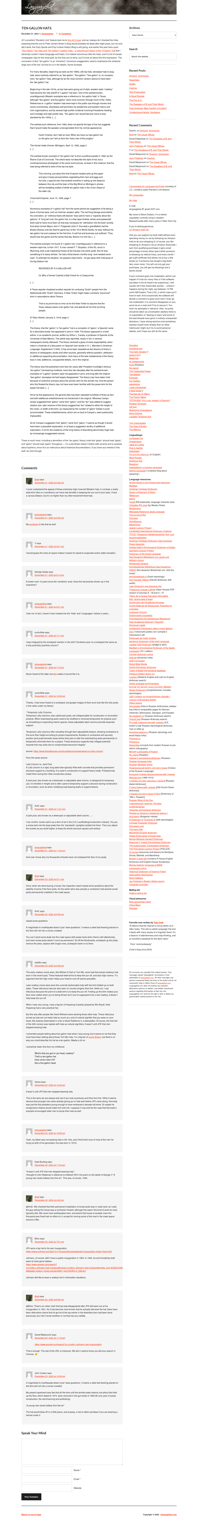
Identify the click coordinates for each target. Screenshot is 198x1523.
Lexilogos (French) (138, 612)
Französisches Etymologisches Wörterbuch (149, 618)
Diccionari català (137, 625)
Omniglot (133, 518)
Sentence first (135, 460)
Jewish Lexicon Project (140, 527)
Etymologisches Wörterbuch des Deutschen (150, 566)
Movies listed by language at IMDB (145, 865)
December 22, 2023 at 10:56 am (50, 1133)
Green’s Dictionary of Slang (142, 492)
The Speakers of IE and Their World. (146, 104)
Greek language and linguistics (144, 683)
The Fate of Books (138, 426)
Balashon (133, 464)
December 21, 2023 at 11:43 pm (50, 850)
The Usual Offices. (146, 134)
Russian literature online (140, 764)
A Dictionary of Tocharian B (142, 819)
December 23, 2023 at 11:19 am (50, 1337)
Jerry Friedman (136, 145)
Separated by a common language (145, 467)
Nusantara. (134, 79)
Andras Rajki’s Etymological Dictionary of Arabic (152, 547)
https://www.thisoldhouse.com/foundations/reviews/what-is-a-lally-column (68, 751)
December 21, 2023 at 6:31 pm (49, 606)
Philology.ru (134, 738)
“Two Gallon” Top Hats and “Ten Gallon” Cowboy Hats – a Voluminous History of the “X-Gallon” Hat (68, 50)
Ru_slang (134, 754)
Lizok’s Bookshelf (137, 387)
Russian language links (140, 761)
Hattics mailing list (138, 893)
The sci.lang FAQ (137, 514)
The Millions (135, 429)
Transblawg (134, 374)
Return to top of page (31, 1514)
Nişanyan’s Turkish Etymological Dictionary (150, 842)
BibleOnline (134, 524)
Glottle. (132, 83)
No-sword (133, 368)
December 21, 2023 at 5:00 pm (49, 517)
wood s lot (134, 355)
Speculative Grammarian (141, 874)
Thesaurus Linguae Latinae (142, 589)
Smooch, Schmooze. (139, 75)
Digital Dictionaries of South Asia (145, 835)
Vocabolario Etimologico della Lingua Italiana (150, 628)
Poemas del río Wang (139, 393)
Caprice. (133, 88)
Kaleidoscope (135, 348)
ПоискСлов (134, 719)
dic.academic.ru (136, 715)
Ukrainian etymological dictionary (145, 809)
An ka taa (133, 852)
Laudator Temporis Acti (140, 416)
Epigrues (133, 377)
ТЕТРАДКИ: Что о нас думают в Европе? (149, 400)
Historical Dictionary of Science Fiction (147, 871)
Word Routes (135, 457)
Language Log (136, 438)
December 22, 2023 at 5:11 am (49, 879)
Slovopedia (134, 706)
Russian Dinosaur (137, 403)
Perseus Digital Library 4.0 (141, 673)
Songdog (133, 345)
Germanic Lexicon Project (141, 550)
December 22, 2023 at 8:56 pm (49, 1299)
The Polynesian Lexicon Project (144, 848)
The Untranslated (137, 423)
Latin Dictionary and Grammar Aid (145, 586)
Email (76, 1479)
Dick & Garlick (136, 447)
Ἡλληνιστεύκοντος (139, 454)
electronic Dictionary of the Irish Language (149, 641)
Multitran (133, 485)
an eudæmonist (136, 361)
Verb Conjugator (137, 660)
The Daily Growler (138, 351)
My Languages (136, 195)
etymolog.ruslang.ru (138, 732)
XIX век (133, 406)
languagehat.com (31, 8)
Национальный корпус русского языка (148, 767)
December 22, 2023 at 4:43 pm (49, 1200)
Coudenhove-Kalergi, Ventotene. (144, 112)
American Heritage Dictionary (143, 489)
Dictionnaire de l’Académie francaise (146, 602)
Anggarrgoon (135, 441)
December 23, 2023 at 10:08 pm (50, 1376)
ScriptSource (135, 521)
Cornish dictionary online (141, 654)
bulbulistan (134, 451)
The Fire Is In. (135, 100)
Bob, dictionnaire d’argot (140, 599)
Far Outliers (134, 381)
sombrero (33, 524)
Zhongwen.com (136, 826)
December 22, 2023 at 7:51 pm (49, 1241)
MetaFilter (134, 358)
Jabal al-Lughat (136, 444)
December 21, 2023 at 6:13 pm (49, 575)
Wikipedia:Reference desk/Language (147, 511)
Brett (37, 479)
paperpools (134, 384)
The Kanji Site (136, 829)
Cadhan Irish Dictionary (140, 644)
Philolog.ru (134, 741)
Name (76, 1470)
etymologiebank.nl (138, 576)
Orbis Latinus (135, 703)
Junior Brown (94, 1037)
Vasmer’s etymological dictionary (145, 758)
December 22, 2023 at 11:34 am (50, 1165)
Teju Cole (158, 922)
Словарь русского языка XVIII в (144, 793)
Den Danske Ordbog (139, 579)
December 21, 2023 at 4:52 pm (49, 482)
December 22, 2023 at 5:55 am (49, 914)
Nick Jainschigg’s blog (140, 901)
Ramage (133, 908)
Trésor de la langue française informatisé (148, 596)
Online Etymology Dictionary (142, 667)
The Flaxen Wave (137, 397)
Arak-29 (133, 657)
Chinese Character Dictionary (143, 822)
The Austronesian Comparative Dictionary (149, 845)
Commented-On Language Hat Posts (146, 186)
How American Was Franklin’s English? (148, 108)
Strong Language (137, 470)
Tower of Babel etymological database (147, 670)
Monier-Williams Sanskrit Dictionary (146, 839)
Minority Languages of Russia (143, 751)
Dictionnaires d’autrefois (140, 615)
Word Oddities (136, 878)
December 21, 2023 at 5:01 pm (49, 546)
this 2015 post (74, 40)
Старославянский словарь (142, 787)
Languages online (137, 868)
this (55, 673)
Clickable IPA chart (138, 505)
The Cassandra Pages (140, 371)
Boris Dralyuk (135, 413)
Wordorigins (135, 508)
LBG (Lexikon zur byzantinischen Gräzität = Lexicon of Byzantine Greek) (149, 698)
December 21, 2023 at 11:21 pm (50, 809)
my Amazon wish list (139, 229)
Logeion (133, 677)
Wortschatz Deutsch (138, 563)
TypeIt (132, 502)
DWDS (132, 570)
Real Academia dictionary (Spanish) (146, 621)
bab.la (132, 498)
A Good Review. (137, 96)
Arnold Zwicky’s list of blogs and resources (149, 482)
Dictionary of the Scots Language (145, 553)
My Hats (133, 200)
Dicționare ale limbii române (142, 638)
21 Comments (65, 33)
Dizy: (131, 631)
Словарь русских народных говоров (147, 780)
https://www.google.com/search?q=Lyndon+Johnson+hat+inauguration (68, 1344)
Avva (132, 364)
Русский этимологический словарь (146, 722)
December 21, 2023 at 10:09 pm (50, 696)
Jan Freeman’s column (146, 881)
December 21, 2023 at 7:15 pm (49, 667)
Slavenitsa (134, 745)
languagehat (47, 33)
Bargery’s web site (138, 858)
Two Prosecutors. (137, 92)
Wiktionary (134, 495)
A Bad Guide (135, 390)
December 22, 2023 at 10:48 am (50, 1085)
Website (77, 1488)
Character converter (138, 884)
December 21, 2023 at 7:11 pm (49, 635)
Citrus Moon (135, 905)
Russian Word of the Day (141, 800)
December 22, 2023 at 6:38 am (49, 965)
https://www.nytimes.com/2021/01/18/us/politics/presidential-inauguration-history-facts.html (69, 1251)
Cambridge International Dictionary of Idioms (150, 531)
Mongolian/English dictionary (143, 832)
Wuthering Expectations (140, 410)
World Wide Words (138, 664)
